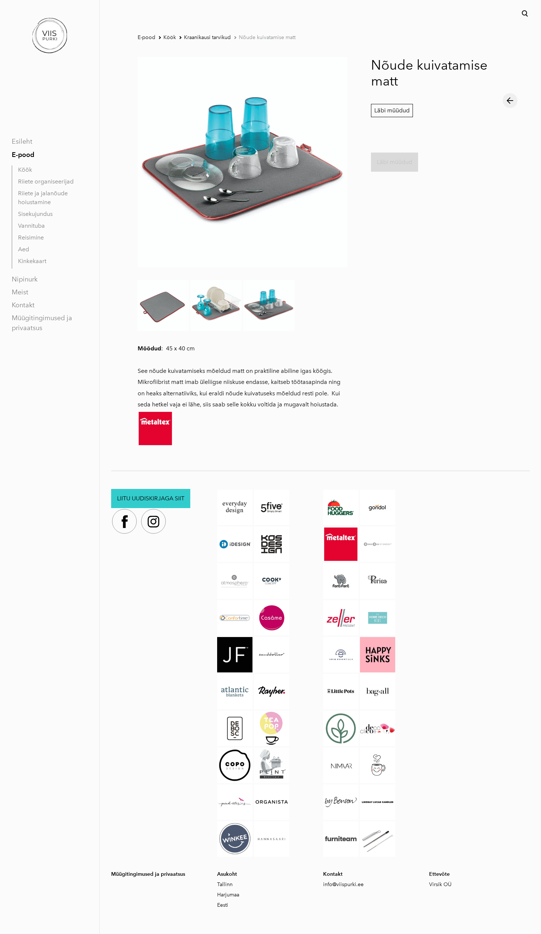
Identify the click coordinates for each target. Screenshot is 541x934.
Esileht (22, 141)
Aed (23, 249)
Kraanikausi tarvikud (207, 37)
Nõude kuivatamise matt (267, 37)
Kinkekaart (32, 261)
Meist (20, 292)
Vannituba (31, 225)
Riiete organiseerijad (46, 181)
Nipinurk (25, 279)
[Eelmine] (510, 100)
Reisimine (31, 237)
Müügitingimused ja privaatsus (42, 323)
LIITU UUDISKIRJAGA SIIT (150, 498)
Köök (25, 169)
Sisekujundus (35, 213)
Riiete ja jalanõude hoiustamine (43, 198)
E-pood (23, 154)
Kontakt (23, 305)
